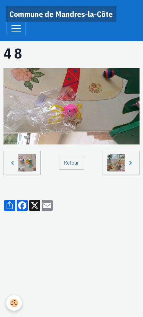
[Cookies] (14, 303)
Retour (71, 162)
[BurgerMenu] (16, 28)
